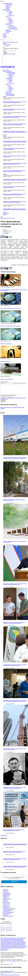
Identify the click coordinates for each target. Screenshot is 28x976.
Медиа (7, 16)
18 (3, 929)
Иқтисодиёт (11, 26)
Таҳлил (5, 34)
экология (25, 946)
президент (22, 944)
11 (2, 927)
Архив (12, 218)
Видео (10, 19)
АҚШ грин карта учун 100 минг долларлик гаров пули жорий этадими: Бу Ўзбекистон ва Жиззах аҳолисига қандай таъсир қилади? (15, 131)
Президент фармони (15, 940)
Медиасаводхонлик (7, 3)
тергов (5, 946)
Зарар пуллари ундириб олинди (6, 343)
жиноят (18, 942)
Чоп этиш (5, 233)
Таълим (10, 11)
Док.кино (11, 22)
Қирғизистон (7, 947)
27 (6, 930)
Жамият (8, 30)
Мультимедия (9, 4)
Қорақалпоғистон (21, 947)
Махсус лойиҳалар (7, 71)
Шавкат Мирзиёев (8, 942)
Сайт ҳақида (9, 974)
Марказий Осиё (15, 939)
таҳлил (2, 946)
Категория (8, 10)
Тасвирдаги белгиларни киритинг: (9, 395)
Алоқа (4, 43)
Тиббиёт (11, 13)
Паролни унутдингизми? (9, 53)
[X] (7, 237)
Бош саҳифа (6, 69)
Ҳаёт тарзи (11, 15)
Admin (4, 229)
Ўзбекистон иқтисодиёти (15, 938)
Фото (10, 17)
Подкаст (5, 914)
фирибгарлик (16, 946)
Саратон (8, 941)
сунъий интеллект (14, 945)
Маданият (5, 906)
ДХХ (25, 938)
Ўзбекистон (6, 907)
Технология (6, 911)
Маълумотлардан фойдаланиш (10, 42)
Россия (21, 940)
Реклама (14, 974)
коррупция (17, 944)
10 (1, 927)
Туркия (19, 941)
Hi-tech (7, 32)
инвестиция (3, 944)
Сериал (10, 21)
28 (7, 930)
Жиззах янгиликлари (5, 218)
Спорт (4, 33)
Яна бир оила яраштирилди (5, 361)
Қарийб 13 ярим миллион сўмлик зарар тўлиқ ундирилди (10, 325)
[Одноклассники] (3, 237)
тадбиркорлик (22, 945)
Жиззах (5, 36)
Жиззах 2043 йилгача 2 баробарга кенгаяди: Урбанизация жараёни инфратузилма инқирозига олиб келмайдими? (14, 117)
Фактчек (8, 5)
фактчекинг (10, 946)
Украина (23, 941)
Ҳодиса (5, 212)
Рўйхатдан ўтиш (7, 44)
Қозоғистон (13, 947)
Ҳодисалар (5, 913)
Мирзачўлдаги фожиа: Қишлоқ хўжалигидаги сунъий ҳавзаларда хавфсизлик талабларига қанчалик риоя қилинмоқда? (14, 124)
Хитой (2, 942)
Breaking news (6, 9)
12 (4, 927)
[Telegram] (11, 237)
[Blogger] (9, 237)
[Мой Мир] (5, 237)
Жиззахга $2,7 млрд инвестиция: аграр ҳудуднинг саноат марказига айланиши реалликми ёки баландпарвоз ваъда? (15, 102)
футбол (21, 946)
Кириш (7, 45)
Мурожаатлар (6, 893)
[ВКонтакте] (1, 237)
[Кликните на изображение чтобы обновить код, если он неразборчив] (14, 399)
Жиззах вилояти (8, 939)
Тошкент (15, 941)
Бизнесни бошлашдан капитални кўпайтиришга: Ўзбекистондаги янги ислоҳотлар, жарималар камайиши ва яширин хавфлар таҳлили (15, 701)
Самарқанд (3, 941)
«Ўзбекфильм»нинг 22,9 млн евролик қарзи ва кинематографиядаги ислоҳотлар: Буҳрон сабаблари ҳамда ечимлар (15, 665)
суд (9, 945)
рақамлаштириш (4, 945)
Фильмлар (11, 20)
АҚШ (22, 938)
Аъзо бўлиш (14, 881)
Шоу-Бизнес (9, 31)
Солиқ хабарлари (13, 27)
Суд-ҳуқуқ (11, 25)
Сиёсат (5, 37)
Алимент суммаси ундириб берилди (7, 379)
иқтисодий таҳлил (10, 944)
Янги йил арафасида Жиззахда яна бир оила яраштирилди (11, 308)
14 (7, 927)
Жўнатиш (3, 400)
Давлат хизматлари (13, 28)
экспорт (2, 947)
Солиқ (11, 941)
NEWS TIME (6, 902)
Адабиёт (5, 889)
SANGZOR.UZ (8, 66)
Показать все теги (5, 949)
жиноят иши (23, 942)
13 (6, 927)
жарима (14, 942)
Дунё (10, 14)
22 (9, 929)
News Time (8, 7)
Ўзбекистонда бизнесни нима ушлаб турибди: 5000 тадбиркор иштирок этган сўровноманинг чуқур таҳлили (13, 830)
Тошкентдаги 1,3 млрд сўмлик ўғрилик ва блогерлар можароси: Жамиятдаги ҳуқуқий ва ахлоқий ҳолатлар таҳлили (14, 171)
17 (1, 929)
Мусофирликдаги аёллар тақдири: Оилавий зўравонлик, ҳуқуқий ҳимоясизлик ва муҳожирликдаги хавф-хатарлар (14, 202)
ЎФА (2, 938)
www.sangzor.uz (12, 960)
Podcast (7, 8)
